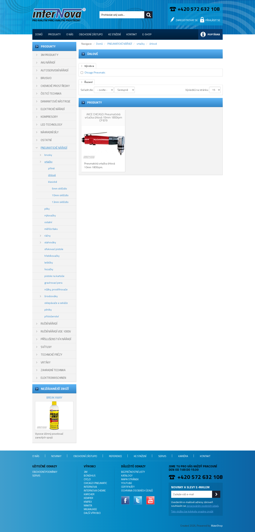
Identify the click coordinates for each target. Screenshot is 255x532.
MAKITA (88, 505)
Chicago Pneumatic (95, 72)
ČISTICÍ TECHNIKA (51, 93)
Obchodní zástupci (91, 34)
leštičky (48, 262)
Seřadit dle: (87, 90)
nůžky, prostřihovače (56, 289)
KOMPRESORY (49, 117)
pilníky (48, 310)
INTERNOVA (90, 487)
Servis (162, 456)
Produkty (54, 34)
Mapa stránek (130, 479)
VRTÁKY (45, 362)
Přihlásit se (212, 20)
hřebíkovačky (52, 256)
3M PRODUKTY (49, 55)
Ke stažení (114, 34)
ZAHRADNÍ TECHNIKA (53, 370)
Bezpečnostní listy (133, 472)
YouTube (126, 483)
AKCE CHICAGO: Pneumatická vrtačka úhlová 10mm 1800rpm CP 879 (103, 117)
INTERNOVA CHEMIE (95, 490)
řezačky (48, 269)
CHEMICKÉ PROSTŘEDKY (55, 86)
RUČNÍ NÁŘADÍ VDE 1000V (56, 331)
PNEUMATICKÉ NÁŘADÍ (54, 148)
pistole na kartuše (54, 276)
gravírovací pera (53, 283)
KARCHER (89, 494)
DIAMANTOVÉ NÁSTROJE (55, 101)
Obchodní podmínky (44, 472)
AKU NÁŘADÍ (48, 62)
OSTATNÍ (46, 140)
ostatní (48, 222)
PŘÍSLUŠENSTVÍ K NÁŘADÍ (56, 339)
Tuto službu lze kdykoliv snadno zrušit (192, 511)
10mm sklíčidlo (60, 195)
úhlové (52, 175)
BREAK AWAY (54, 397)
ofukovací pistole (53, 249)
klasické (52, 182)
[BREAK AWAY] (54, 415)
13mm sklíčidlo (60, 202)
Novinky (56, 456)
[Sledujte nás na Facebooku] (125, 500)
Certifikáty (128, 487)
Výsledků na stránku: (197, 90)
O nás (69, 34)
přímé (51, 168)
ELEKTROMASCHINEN (53, 378)
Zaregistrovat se (187, 20)
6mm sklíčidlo (59, 188)
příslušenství (51, 316)
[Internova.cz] (59, 14)
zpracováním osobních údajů (202, 506)
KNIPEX (88, 502)
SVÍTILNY (46, 347)
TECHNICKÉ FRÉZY (51, 354)
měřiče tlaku (51, 229)
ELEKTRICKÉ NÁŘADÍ (53, 109)
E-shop (146, 34)
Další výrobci (92, 513)
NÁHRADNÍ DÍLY (49, 132)
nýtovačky (50, 215)
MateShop (217, 526)
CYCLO (87, 479)
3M (85, 472)
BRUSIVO (46, 78)
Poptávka (214, 34)
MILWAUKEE (90, 509)
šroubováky (51, 296)
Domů (39, 34)
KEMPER (88, 498)
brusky (48, 155)
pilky (47, 209)
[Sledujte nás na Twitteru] (138, 500)
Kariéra (183, 456)
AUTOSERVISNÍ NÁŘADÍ (54, 70)
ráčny (47, 236)
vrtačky (48, 162)
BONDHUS (90, 475)
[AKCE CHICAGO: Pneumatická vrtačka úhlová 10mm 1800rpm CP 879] (103, 143)
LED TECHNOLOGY (51, 124)
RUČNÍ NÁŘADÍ (49, 323)
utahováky (50, 242)
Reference (115, 456)
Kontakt (131, 34)
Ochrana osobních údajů (137, 490)
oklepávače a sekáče (56, 303)
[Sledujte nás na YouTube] (150, 500)
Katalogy (127, 475)
